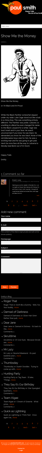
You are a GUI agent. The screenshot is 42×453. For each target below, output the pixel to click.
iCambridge (37, 444)
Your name (5, 216)
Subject (4, 248)
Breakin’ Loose (16, 180)
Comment (6, 257)
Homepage (6, 239)
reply (38, 195)
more (16, 307)
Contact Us (21, 448)
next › (25, 205)
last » (34, 205)
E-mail (3, 225)
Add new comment (6, 166)
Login (21, 450)
